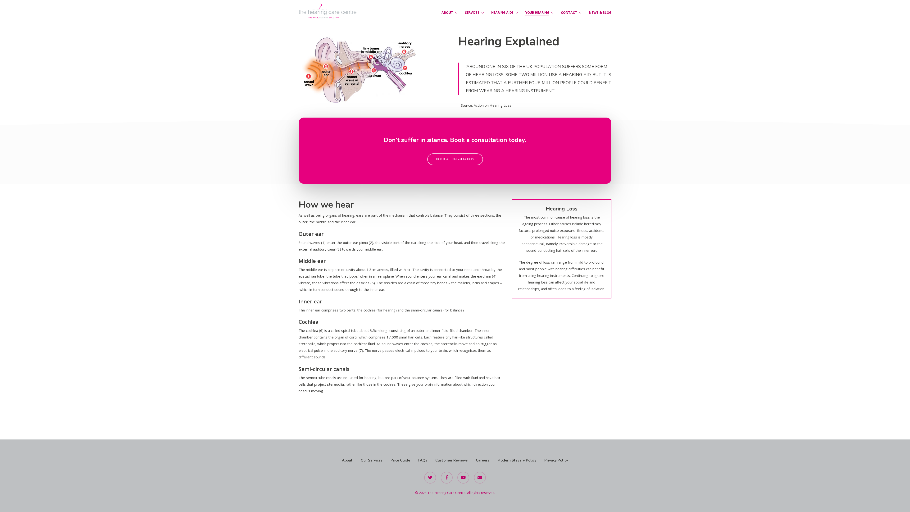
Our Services (371, 460)
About (347, 460)
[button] (455, 159)
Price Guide (400, 460)
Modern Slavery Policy (516, 460)
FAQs (422, 460)
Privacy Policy (556, 460)
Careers (482, 460)
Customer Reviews (451, 460)
